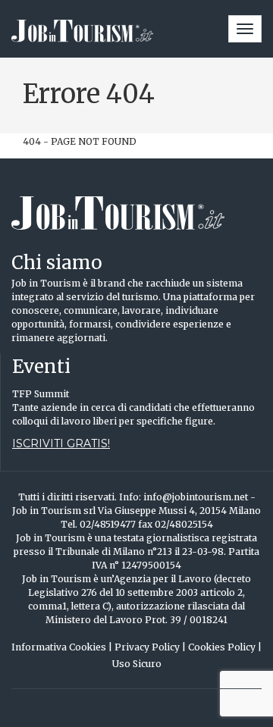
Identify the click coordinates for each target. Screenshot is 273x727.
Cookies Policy (225, 647)
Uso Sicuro (137, 663)
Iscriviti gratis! (61, 443)
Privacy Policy (150, 647)
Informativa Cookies (61, 647)
